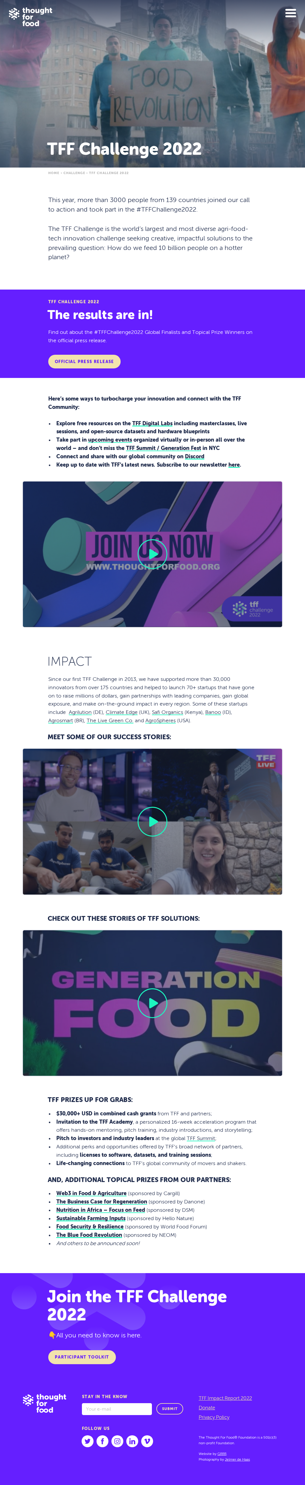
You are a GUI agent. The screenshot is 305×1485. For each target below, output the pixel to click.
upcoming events (110, 440)
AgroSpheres (160, 720)
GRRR (221, 1454)
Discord (194, 456)
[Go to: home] (49, 1431)
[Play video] (152, 554)
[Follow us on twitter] (87, 1441)
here (234, 465)
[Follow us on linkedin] (132, 1441)
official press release (84, 362)
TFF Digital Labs (152, 423)
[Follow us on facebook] (102, 1441)
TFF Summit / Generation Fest (163, 448)
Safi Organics (167, 712)
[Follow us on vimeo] (147, 1441)
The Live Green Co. (110, 720)
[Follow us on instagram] (117, 1441)
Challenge (74, 173)
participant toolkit (82, 1357)
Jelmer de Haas (237, 1459)
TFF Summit (201, 1138)
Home (53, 173)
